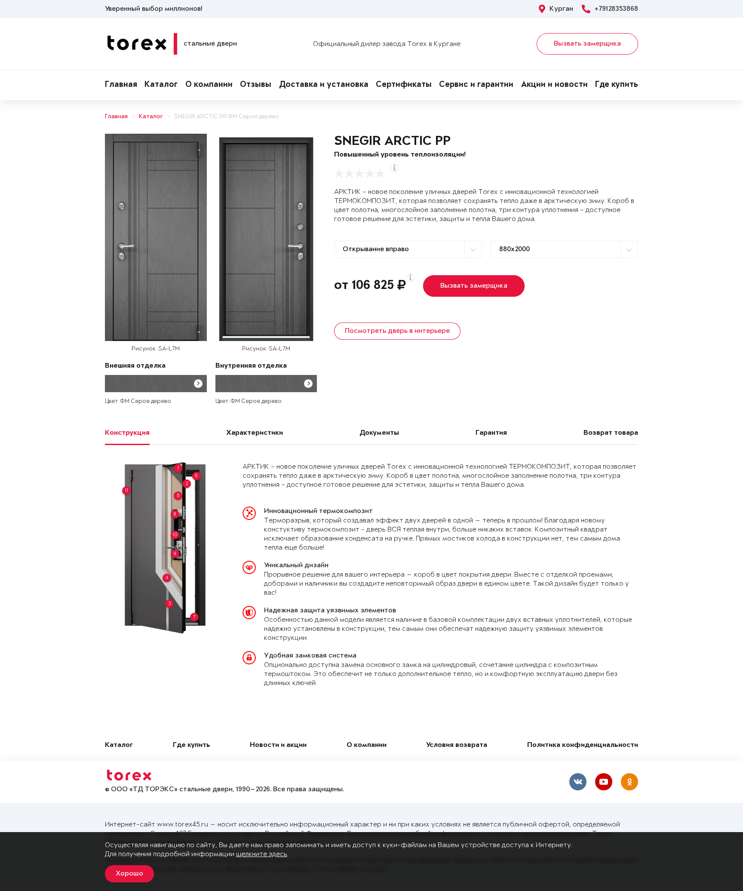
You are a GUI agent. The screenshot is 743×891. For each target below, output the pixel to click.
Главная (121, 85)
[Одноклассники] (629, 781)
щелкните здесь (261, 854)
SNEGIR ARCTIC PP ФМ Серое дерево (226, 117)
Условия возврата (456, 745)
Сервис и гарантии (476, 85)
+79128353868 (616, 9)
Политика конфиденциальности (582, 745)
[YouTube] (603, 781)
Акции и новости (554, 85)
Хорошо (129, 874)
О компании (209, 85)
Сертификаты (404, 85)
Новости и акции (278, 745)
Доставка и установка (323, 85)
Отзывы (255, 85)
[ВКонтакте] (577, 781)
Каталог (161, 85)
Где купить (616, 85)
